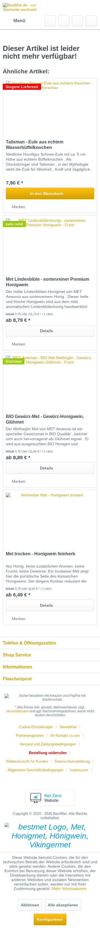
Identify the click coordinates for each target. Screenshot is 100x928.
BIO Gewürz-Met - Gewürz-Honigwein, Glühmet (45, 419)
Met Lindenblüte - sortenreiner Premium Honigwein (47, 282)
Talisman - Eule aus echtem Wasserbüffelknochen (34, 145)
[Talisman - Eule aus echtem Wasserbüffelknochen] (50, 106)
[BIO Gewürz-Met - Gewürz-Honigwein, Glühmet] (50, 380)
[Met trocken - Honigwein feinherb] (50, 518)
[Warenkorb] (91, 20)
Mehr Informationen (69, 888)
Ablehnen (30, 905)
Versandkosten (17, 711)
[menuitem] (14, 20)
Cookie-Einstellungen (36, 727)
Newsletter (68, 727)
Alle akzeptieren (63, 905)
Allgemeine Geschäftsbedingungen (35, 770)
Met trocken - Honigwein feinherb (40, 553)
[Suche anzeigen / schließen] (50, 20)
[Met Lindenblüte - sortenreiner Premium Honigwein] (50, 243)
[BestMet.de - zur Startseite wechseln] (26, 8)
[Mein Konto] (77, 20)
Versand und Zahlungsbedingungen (48, 744)
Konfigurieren (50, 919)
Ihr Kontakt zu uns (65, 735)
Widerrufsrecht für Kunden (27, 761)
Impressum (79, 770)
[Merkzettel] (63, 20)
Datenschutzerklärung (72, 761)
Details (46, 331)
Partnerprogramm (30, 735)
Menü (19, 20)
